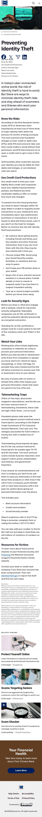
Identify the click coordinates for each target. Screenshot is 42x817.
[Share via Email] (18, 57)
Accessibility (20, 804)
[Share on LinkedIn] (24, 57)
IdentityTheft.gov (10, 588)
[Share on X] (11, 57)
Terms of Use (34, 804)
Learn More (21, 782)
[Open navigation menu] (39, 3)
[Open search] (33, 3)
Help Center (7, 804)
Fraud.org (6, 567)
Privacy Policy (21, 809)
